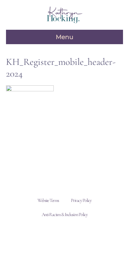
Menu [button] (64, 37)
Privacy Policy (81, 200)
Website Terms (48, 200)
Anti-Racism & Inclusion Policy (65, 215)
